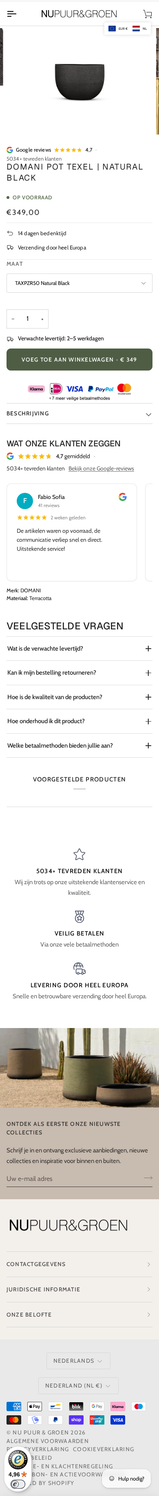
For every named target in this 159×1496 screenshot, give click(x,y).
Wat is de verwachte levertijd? (45, 648)
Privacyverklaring (38, 1449)
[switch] (18, 1484)
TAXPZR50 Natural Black (42, 283)
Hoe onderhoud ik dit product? (46, 721)
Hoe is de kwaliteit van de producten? (54, 697)
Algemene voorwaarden (48, 1441)
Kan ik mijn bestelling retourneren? (51, 672)
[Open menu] (19, 14)
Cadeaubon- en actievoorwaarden (66, 1474)
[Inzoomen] (27, 119)
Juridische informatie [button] (43, 1289)
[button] (127, 28)
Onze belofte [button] (29, 1314)
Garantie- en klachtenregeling (60, 1466)
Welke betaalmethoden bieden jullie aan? (60, 745)
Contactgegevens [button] (36, 1264)
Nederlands (73, 1360)
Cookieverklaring (103, 1449)
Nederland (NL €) (73, 1385)
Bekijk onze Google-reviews (101, 468)
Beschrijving (28, 413)
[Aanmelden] (145, 1177)
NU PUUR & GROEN (41, 1432)
